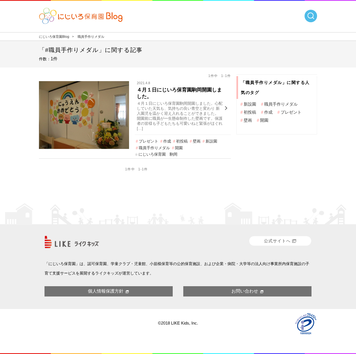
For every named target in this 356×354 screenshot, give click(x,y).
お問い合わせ (244, 291)
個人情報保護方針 (105, 291)
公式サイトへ (277, 240)
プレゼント (148, 141)
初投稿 (182, 141)
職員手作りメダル (154, 148)
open (311, 16)
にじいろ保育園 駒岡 (158, 154)
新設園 (211, 141)
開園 (179, 148)
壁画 (197, 141)
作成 (167, 141)
